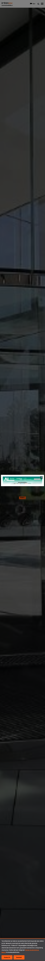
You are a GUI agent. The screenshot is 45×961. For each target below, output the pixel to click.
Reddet (19, 957)
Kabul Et (7, 957)
